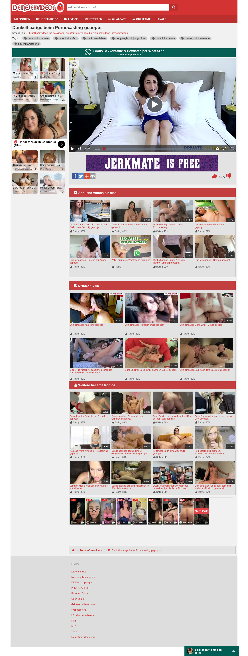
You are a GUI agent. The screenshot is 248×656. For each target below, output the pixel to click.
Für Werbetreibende (83, 615)
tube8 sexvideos (38, 32)
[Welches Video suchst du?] (173, 7)
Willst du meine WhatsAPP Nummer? (131, 260)
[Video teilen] (87, 176)
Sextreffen (93, 19)
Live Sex (73, 19)
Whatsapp (118, 19)
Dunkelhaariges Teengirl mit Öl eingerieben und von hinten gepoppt (129, 452)
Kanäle (161, 19)
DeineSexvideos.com (83, 636)
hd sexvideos (56, 32)
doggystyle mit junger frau (130, 38)
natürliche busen (165, 38)
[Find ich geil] (214, 176)
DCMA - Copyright (81, 582)
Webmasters (78, 609)
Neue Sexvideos (47, 19)
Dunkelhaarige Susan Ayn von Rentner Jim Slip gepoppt (169, 261)
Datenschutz (78, 571)
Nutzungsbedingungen (84, 577)
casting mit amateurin (197, 38)
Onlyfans (142, 19)
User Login (77, 598)
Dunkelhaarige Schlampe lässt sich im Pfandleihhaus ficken (130, 487)
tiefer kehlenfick (67, 38)
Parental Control (80, 593)
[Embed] (92, 176)
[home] (73, 550)
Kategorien (21, 19)
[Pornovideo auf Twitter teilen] (81, 176)
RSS (73, 620)
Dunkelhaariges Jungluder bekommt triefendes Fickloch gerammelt (213, 487)
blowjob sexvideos (99, 32)
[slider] (158, 148)
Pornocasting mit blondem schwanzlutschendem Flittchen (210, 452)
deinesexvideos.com (83, 604)
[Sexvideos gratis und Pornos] (38, 13)
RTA (73, 626)
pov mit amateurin (28, 43)
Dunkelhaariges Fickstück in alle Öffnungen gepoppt (127, 417)
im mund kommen (38, 38)
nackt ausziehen (96, 38)
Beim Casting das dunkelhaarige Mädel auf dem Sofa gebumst (172, 417)
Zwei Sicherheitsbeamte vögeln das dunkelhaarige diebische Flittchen (170, 487)
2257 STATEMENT (82, 587)
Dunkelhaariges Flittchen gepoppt (212, 260)
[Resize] (224, 148)
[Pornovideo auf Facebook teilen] (75, 176)
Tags (74, 631)
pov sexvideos (119, 32)
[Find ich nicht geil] (228, 176)
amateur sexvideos (77, 32)
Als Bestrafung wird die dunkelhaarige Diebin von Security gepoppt (89, 226)
